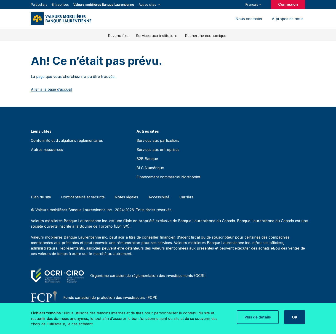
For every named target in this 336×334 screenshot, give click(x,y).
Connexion (288, 4)
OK (294, 317)
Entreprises (60, 4)
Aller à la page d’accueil (51, 89)
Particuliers (39, 4)
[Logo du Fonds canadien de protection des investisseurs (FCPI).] (45, 297)
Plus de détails (258, 317)
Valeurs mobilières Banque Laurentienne (103, 4)
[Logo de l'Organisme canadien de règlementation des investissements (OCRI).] (58, 275)
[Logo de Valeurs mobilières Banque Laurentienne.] (61, 18)
